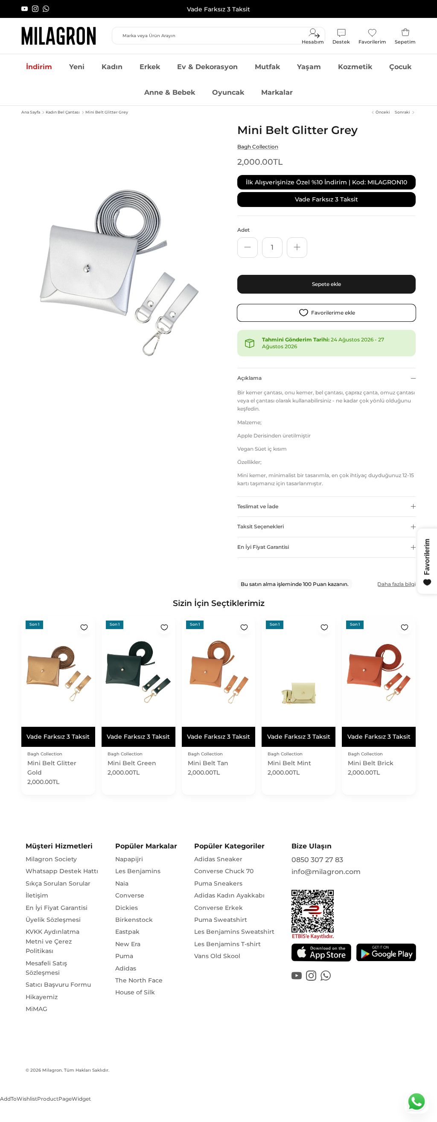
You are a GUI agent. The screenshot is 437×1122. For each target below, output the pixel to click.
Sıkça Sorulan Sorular (58, 883)
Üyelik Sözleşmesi (53, 920)
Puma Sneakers (218, 883)
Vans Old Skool (217, 956)
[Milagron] (58, 35)
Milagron (52, 1070)
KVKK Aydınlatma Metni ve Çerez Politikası (52, 941)
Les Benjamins (137, 871)
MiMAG (36, 1009)
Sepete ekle (326, 284)
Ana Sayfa (30, 112)
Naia (121, 883)
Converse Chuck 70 (223, 871)
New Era (127, 944)
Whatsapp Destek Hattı (62, 871)
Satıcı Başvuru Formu (58, 984)
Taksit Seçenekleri (260, 526)
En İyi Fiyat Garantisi (263, 547)
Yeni (76, 67)
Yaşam (309, 67)
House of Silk (135, 992)
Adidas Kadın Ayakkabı (229, 895)
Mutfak (267, 67)
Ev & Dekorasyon (207, 67)
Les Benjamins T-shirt (227, 944)
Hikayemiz (42, 997)
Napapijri (129, 859)
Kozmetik (355, 67)
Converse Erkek (218, 908)
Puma (124, 956)
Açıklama (249, 378)
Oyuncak (228, 92)
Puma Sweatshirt (220, 920)
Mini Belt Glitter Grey (106, 112)
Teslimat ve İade (257, 506)
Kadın (112, 67)
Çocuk (400, 67)
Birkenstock (134, 920)
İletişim (37, 895)
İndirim (39, 67)
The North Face (139, 980)
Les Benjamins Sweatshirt (234, 931)
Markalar (277, 92)
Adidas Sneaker (218, 859)
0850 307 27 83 (317, 860)
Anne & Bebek (169, 92)
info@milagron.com (326, 872)
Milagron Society (51, 859)
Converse (129, 895)
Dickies (126, 908)
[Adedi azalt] (247, 247)
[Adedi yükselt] (297, 247)
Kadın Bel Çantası (63, 112)
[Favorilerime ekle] (84, 627)
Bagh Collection (257, 146)
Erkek (150, 67)
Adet (243, 230)
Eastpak (127, 931)
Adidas (125, 968)
